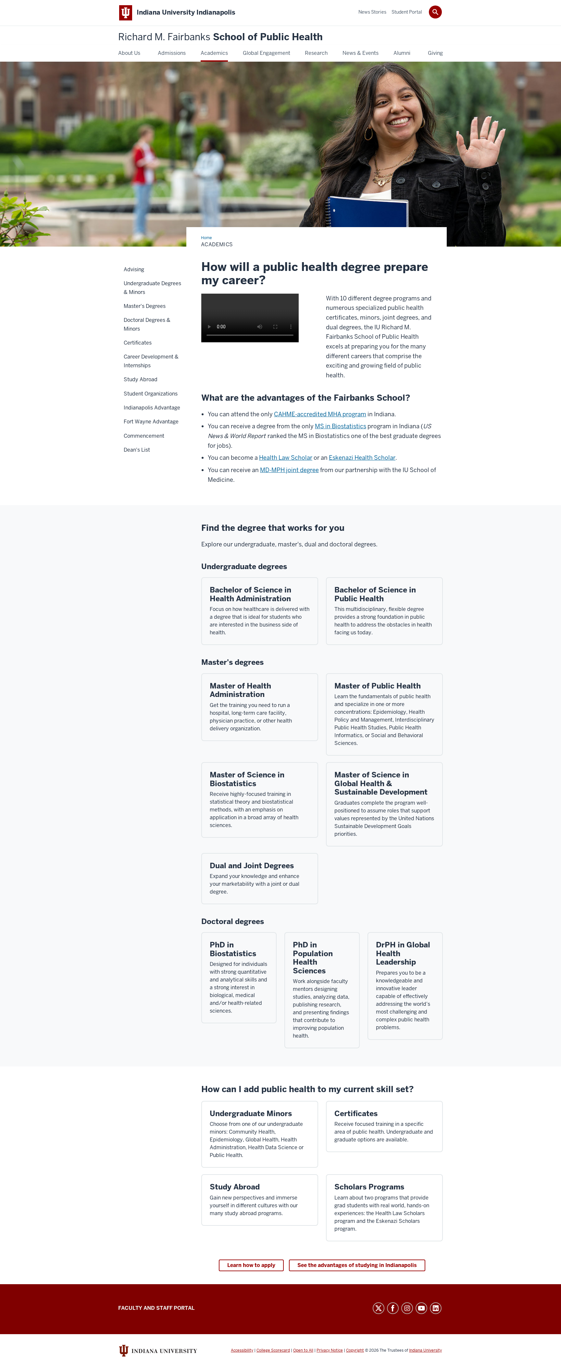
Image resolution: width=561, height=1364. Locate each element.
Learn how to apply (251, 1265)
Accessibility (242, 1350)
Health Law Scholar (285, 457)
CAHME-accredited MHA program (320, 414)
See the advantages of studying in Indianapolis (357, 1265)
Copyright (355, 1350)
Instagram (407, 1308)
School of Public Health (220, 37)
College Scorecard (273, 1350)
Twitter (378, 1308)
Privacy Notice (330, 1350)
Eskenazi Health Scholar (362, 457)
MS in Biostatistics (340, 426)
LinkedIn (436, 1308)
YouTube (421, 1308)
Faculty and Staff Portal (156, 1308)
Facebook (393, 1308)
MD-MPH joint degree (289, 470)
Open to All (303, 1350)
